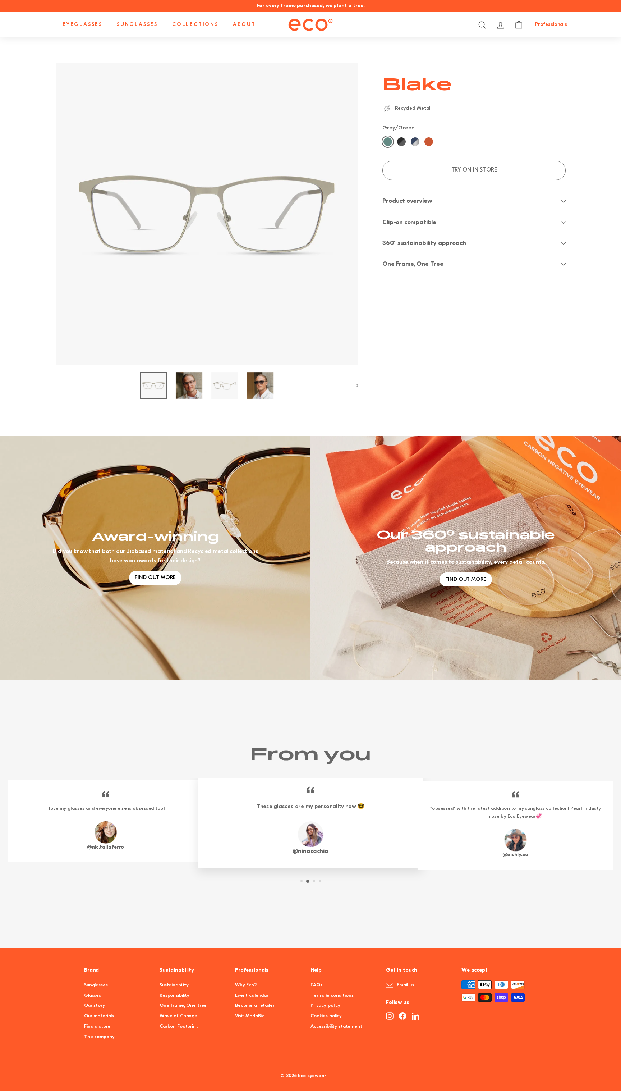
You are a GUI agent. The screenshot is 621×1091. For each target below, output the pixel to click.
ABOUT (244, 24)
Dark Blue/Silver (415, 141)
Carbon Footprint (179, 1026)
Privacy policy (325, 1005)
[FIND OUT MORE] (155, 558)
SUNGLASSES (137, 24)
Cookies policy (326, 1016)
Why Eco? (246, 985)
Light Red (428, 141)
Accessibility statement (336, 1026)
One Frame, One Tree (412, 264)
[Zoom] (207, 214)
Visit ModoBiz (249, 1016)
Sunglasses (96, 985)
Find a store (97, 1026)
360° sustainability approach (424, 243)
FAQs (316, 985)
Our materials (99, 1016)
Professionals (551, 24)
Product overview (407, 201)
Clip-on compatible (409, 222)
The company (99, 1037)
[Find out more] (465, 558)
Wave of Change (178, 1016)
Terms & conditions (331, 995)
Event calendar (251, 995)
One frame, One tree (183, 1005)
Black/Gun (401, 141)
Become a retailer (255, 1005)
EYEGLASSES (82, 24)
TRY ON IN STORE (474, 170)
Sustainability (174, 985)
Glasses (92, 995)
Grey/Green (387, 141)
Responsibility (174, 995)
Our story (94, 1005)
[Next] (353, 385)
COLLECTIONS (195, 24)
